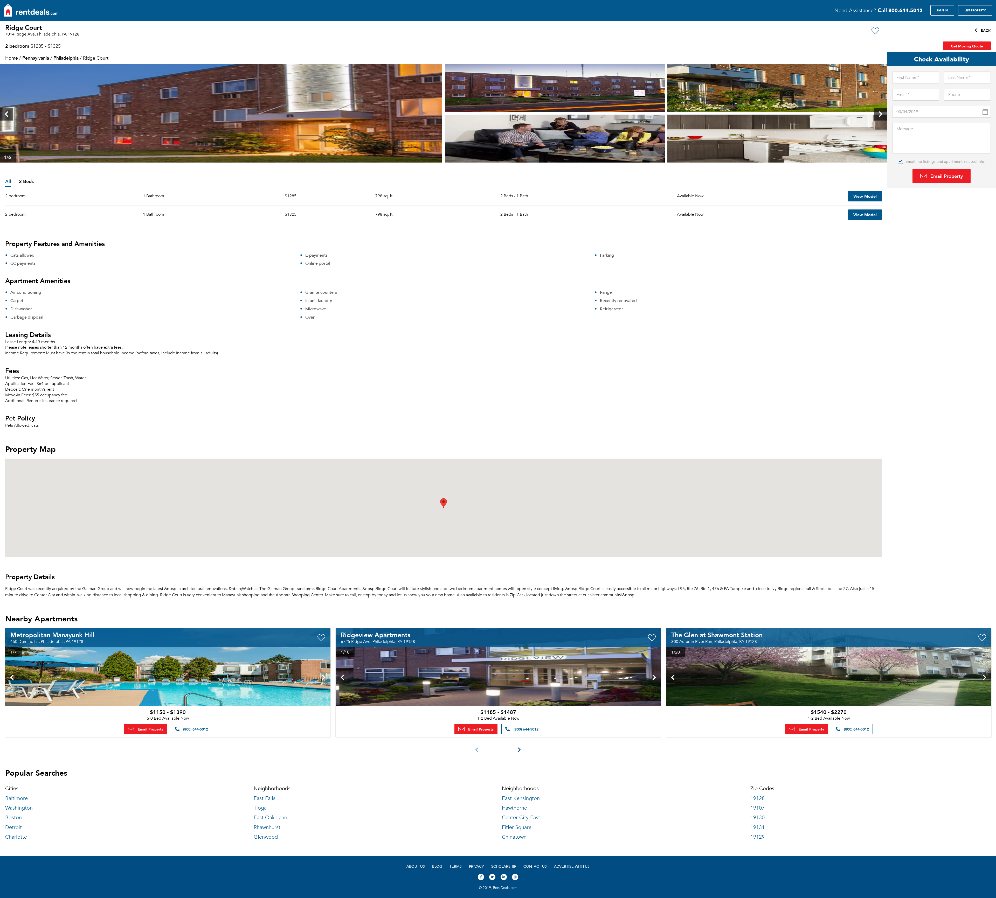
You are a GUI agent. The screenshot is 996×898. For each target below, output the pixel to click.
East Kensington (521, 798)
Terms (455, 866)
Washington (19, 808)
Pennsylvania (35, 57)
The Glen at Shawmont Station (717, 634)
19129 (757, 837)
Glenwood (266, 837)
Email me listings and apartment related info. (945, 161)
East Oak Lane (270, 817)
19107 (757, 808)
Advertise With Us (572, 866)
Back (985, 30)
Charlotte (16, 837)
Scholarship (503, 866)
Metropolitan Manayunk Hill (52, 634)
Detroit (13, 827)
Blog (437, 866)
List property (975, 10)
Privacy (476, 866)
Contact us (535, 866)
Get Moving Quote (967, 46)
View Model (865, 196)
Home (11, 57)
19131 (757, 827)
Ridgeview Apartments (375, 634)
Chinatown (514, 837)
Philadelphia (66, 57)
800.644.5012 (900, 10)
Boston (13, 817)
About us (415, 866)
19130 (757, 817)
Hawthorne (514, 808)
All (8, 181)
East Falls (264, 798)
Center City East (521, 817)
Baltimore (16, 798)
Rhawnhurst (267, 827)
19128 (757, 798)
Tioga (260, 808)
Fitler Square (516, 827)
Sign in (942, 10)
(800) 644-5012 (195, 729)
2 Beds (26, 181)
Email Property (946, 176)
